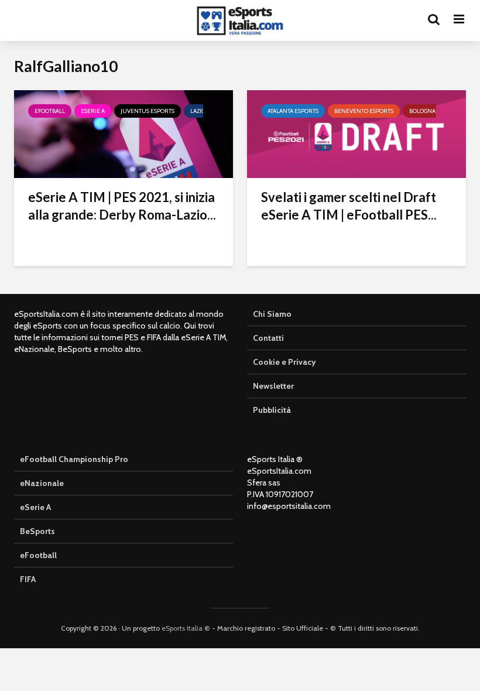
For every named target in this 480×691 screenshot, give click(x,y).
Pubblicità (272, 410)
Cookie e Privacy (284, 362)
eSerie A (93, 111)
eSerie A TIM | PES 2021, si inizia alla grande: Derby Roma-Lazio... (122, 206)
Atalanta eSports (293, 111)
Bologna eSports (435, 111)
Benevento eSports (363, 111)
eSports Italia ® (186, 628)
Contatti (268, 338)
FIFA (28, 579)
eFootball (50, 111)
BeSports (37, 531)
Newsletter (273, 386)
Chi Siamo (272, 314)
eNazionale (42, 483)
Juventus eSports (147, 111)
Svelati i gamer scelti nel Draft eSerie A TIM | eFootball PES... (349, 206)
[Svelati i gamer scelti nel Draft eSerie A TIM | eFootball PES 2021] (356, 133)
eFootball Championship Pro (74, 459)
